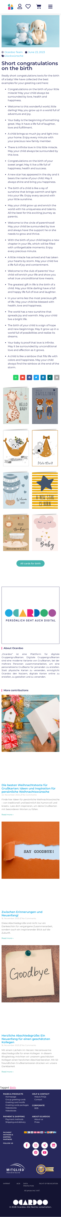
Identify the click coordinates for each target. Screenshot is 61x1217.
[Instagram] (35, 1145)
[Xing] (44, 1145)
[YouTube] (44, 1152)
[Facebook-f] (26, 1145)
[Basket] (38, 6)
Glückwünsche (14, 55)
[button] (15, 377)
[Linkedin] (53, 1145)
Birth (13, 1087)
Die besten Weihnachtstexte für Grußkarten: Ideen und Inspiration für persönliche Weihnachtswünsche (29, 788)
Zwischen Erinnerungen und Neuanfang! (22, 913)
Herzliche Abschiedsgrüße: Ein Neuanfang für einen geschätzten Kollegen (26, 1039)
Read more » (7, 814)
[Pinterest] (35, 1152)
